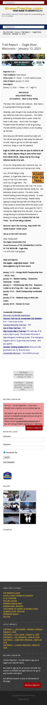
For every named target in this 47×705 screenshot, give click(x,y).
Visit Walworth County (11, 593)
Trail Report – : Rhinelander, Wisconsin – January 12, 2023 (23, 374)
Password (7, 444)
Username (7, 436)
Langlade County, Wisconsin (14, 611)
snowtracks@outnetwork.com (27, 421)
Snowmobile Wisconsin (12, 353)
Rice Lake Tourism (10, 601)
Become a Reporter (34, 428)
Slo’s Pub (6, 617)
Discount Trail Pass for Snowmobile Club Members (22, 318)
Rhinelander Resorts (11, 614)
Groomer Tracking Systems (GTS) (16, 347)
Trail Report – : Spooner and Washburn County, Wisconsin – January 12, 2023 (23, 386)
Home (17, 32)
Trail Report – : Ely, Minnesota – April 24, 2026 (21, 637)
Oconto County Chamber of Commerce (18, 595)
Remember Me (11, 453)
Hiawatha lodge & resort (12, 603)
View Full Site (24, 699)
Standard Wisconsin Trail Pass (14, 325)
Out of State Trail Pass (12, 328)
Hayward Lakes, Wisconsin (13, 606)
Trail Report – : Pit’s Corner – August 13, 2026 (21, 634)
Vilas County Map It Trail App (14, 331)
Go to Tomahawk (9, 598)
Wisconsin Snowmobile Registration (16, 315)
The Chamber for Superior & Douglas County (20, 609)
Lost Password (8, 462)
